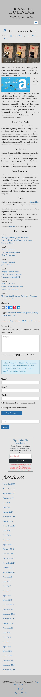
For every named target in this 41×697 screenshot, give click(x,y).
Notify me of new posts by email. (15, 407)
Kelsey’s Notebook (8, 255)
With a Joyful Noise (8, 284)
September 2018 (9, 526)
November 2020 (9, 488)
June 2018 (7, 535)
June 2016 (7, 637)
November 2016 (9, 618)
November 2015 (9, 669)
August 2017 (8, 577)
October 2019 (8, 498)
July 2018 (6, 530)
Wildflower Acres (7, 249)
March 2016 (7, 651)
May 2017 (6, 590)
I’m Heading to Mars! (10, 321)
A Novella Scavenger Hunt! (19, 31)
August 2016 (8, 628)
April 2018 (7, 544)
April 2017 (7, 595)
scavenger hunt (13, 315)
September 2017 (9, 572)
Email (4, 387)
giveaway (35, 312)
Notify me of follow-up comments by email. (19, 403)
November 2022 (9, 484)
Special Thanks (21, 692)
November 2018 (9, 516)
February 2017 (8, 604)
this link (12, 226)
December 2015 (9, 665)
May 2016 (6, 641)
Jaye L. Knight (6, 264)
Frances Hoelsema (22, 10)
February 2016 (8, 655)
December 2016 (9, 614)
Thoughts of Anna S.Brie (10, 277)
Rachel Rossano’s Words (10, 252)
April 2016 (7, 646)
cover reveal (11, 312)
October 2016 (8, 623)
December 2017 (9, 558)
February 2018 (8, 549)
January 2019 (8, 512)
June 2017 (7, 586)
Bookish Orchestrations (10, 289)
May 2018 (6, 539)
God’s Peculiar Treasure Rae (12, 286)
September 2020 (9, 493)
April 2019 (7, 507)
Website (4, 395)
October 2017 (8, 567)
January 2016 (8, 660)
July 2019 (6, 502)
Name (4, 379)
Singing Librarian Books (10, 271)
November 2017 (9, 563)
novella (4, 315)
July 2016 (6, 632)
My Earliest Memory (31, 321)
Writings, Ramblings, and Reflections (15, 237)
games (28, 312)
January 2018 (8, 553)
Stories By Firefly (7, 243)
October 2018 (8, 521)
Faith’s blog (34, 202)
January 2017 (8, 609)
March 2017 (7, 600)
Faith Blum (21, 312)
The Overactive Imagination (11, 274)
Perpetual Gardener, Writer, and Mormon (17, 240)
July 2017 (6, 581)
